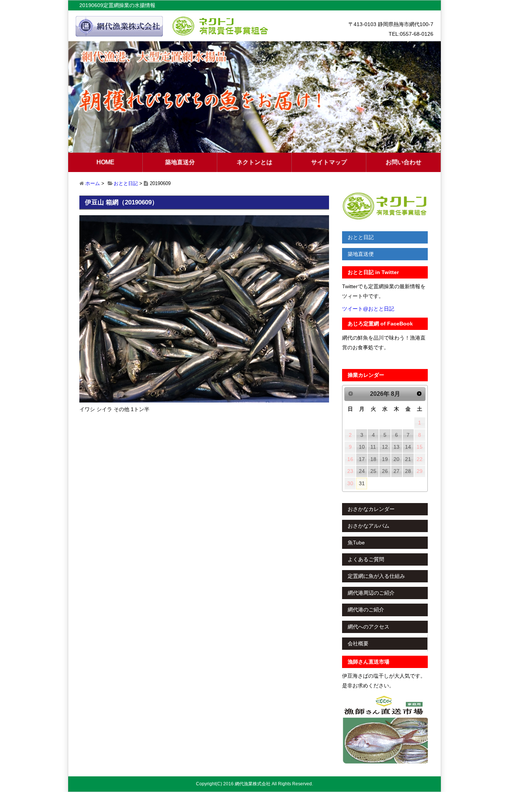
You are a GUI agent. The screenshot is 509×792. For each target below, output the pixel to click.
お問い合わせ (403, 162)
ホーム (92, 183)
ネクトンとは (254, 162)
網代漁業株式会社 (253, 784)
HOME (105, 162)
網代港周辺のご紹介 (371, 593)
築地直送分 (180, 162)
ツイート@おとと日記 (368, 309)
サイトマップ (329, 162)
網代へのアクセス (368, 627)
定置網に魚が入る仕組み (376, 576)
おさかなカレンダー (371, 509)
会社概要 (358, 643)
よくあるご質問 (366, 559)
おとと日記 (126, 183)
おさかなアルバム (368, 526)
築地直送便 (361, 254)
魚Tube (356, 543)
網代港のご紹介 (366, 610)
